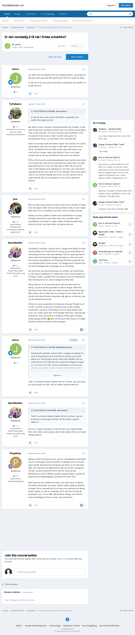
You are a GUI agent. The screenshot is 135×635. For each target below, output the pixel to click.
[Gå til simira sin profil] (95, 158)
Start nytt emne (55, 57)
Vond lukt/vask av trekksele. (110, 252)
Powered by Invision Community (67, 631)
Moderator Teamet (71, 626)
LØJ (102, 205)
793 (16, 127)
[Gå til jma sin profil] (16, 208)
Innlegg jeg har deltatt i (38, 21)
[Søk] (130, 14)
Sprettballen (15, 242)
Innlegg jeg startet (60, 21)
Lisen (100, 263)
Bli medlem (126, 5)
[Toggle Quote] (32, 111)
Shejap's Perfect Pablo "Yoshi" (111, 145)
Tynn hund (103, 260)
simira (103, 160)
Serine (103, 186)
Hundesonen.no (13, 5)
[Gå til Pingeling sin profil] (16, 462)
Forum (7, 14)
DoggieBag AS (67, 629)
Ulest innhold (19, 21)
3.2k (17, 266)
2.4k (17, 222)
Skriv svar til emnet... (28, 572)
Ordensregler (55, 626)
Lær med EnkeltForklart (109, 626)
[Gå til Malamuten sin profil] (95, 233)
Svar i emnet (77, 57)
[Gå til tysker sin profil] (95, 253)
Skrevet (115, 132)
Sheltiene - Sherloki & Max (109, 129)
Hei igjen (102, 243)
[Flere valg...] (83, 69)
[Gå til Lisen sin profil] (95, 261)
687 (16, 476)
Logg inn (111, 5)
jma (15, 199)
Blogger (18, 14)
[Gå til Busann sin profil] (95, 130)
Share (63, 46)
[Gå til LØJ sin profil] (95, 203)
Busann (104, 132)
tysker (100, 254)
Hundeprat (28, 47)
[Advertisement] (45, 530)
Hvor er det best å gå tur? (109, 157)
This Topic (119, 14)
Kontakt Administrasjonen (36, 626)
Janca (18, 44)
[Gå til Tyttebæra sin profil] (16, 113)
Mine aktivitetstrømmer (81, 21)
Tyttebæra (15, 104)
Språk (18, 626)
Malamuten (103, 237)
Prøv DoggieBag (47, 14)
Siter (36, 93)
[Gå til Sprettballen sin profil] (16, 252)
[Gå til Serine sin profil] (95, 185)
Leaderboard (31, 14)
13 (16, 92)
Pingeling (15, 453)
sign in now (62, 559)
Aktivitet (5, 21)
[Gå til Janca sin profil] (7, 46)
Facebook (63, 14)
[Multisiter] (30, 93)
